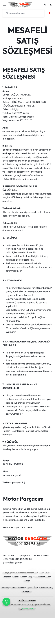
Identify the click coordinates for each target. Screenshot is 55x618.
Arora (24, 576)
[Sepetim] (51, 4)
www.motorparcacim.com (17, 527)
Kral (48, 572)
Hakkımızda (8, 555)
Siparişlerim (24, 555)
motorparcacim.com (14, 153)
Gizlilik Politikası (41, 555)
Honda (17, 576)
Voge (31, 576)
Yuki (42, 572)
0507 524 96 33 (20, 112)
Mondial (7, 576)
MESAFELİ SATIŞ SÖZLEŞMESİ (17, 559)
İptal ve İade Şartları (12, 562)
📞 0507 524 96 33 (27, 608)
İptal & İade (33, 587)
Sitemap (6, 587)
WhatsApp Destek (6, 602)
